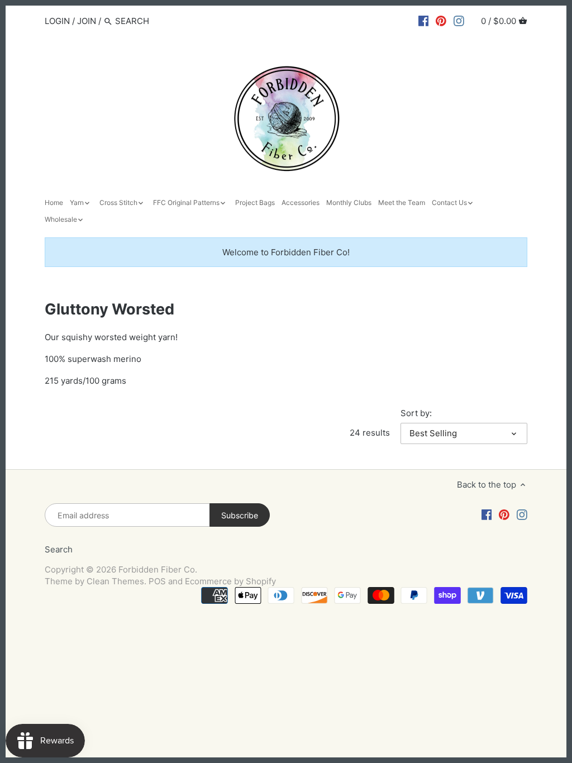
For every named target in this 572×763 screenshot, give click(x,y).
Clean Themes (115, 581)
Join (86, 21)
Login (57, 21)
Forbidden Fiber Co (156, 569)
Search (59, 549)
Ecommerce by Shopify (230, 581)
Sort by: (416, 413)
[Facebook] (423, 20)
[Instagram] (459, 20)
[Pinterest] (441, 20)
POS (157, 581)
